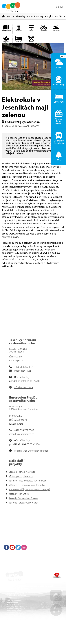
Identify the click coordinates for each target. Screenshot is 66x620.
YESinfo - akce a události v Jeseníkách (28, 480)
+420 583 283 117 (23, 366)
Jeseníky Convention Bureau (23, 498)
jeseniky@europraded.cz (21, 434)
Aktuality (20, 16)
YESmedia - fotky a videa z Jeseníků (27, 485)
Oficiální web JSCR (23, 387)
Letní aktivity (36, 16)
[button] (58, 7)
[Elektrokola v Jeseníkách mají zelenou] (33, 66)
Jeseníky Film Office (19, 493)
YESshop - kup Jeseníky (21, 476)
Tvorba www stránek (57, 575)
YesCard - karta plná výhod (22, 471)
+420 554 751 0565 (24, 430)
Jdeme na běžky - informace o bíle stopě (29, 489)
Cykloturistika (55, 16)
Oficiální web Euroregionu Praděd (31, 450)
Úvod (11, 7)
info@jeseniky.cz (22, 370)
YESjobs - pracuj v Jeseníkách (23, 502)
